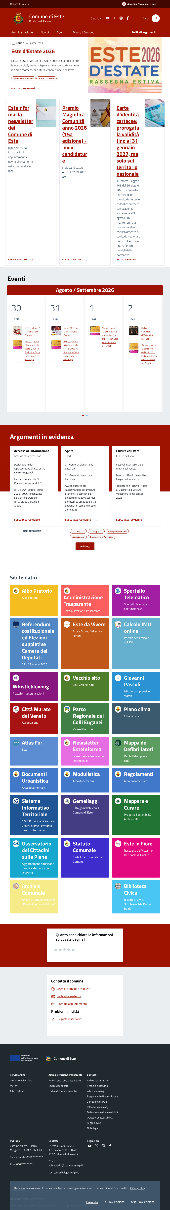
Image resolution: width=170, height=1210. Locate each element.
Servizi (61, 32)
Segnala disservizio (97, 1086)
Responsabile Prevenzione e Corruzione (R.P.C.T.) (102, 1099)
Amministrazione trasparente (64, 1080)
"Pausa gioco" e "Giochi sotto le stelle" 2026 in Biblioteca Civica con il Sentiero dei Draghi (32, 350)
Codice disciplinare (58, 1086)
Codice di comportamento (62, 1091)
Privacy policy (137, 1188)
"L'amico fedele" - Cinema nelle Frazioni (32, 331)
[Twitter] (113, 18)
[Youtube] (106, 18)
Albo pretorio (17, 1091)
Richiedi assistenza (97, 1080)
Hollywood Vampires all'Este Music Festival (148, 333)
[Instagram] (119, 18)
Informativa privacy (97, 1107)
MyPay (14, 1086)
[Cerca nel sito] (156, 18)
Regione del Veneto (19, 4)
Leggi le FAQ (94, 1123)
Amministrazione (22, 32)
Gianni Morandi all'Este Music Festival (70, 331)
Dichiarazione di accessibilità (102, 1112)
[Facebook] (126, 18)
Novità (45, 32)
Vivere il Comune (83, 32)
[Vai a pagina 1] (83, 415)
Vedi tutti (85, 546)
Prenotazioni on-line (21, 1080)
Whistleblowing (95, 1091)
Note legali (93, 1128)
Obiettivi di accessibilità (100, 1117)
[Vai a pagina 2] (87, 415)
